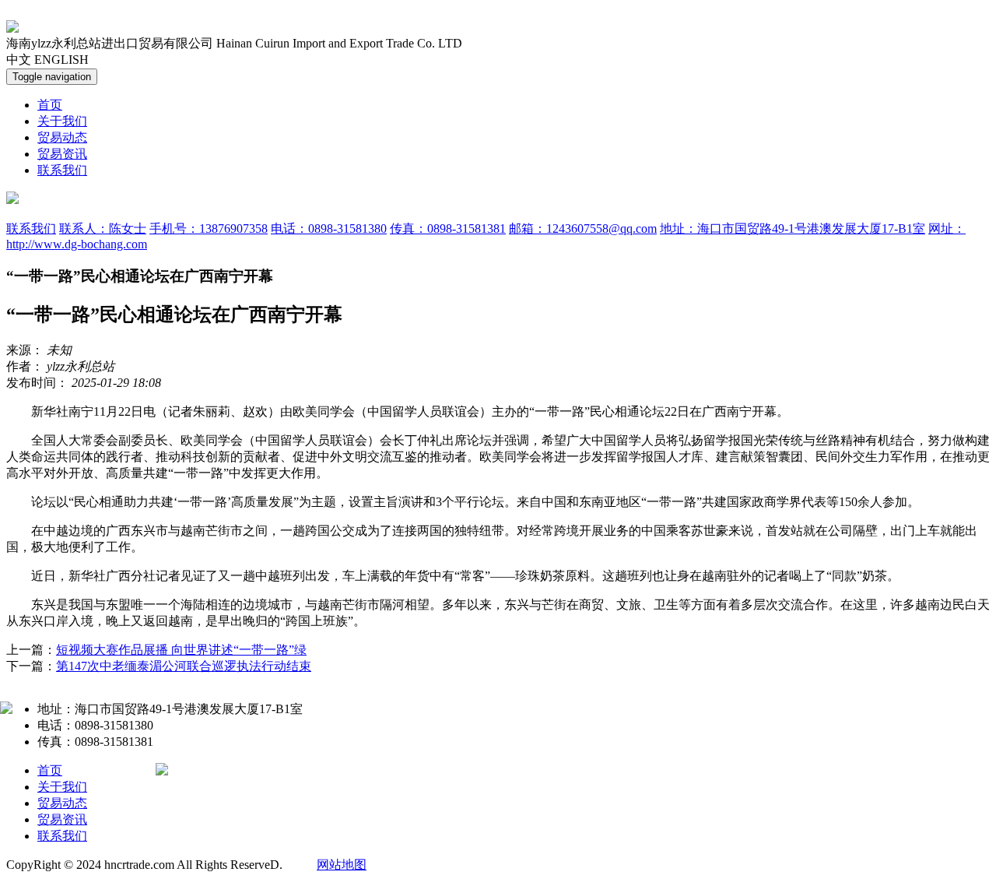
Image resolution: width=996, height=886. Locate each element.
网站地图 (341, 864)
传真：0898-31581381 (448, 228)
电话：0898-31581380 (329, 228)
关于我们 (62, 121)
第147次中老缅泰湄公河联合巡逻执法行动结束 (183, 666)
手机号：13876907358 (208, 228)
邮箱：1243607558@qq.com (583, 228)
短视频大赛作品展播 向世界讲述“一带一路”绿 (181, 649)
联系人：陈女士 (102, 228)
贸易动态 (62, 137)
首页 (49, 104)
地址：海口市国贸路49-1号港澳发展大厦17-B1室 (792, 228)
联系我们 (62, 170)
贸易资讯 (62, 153)
